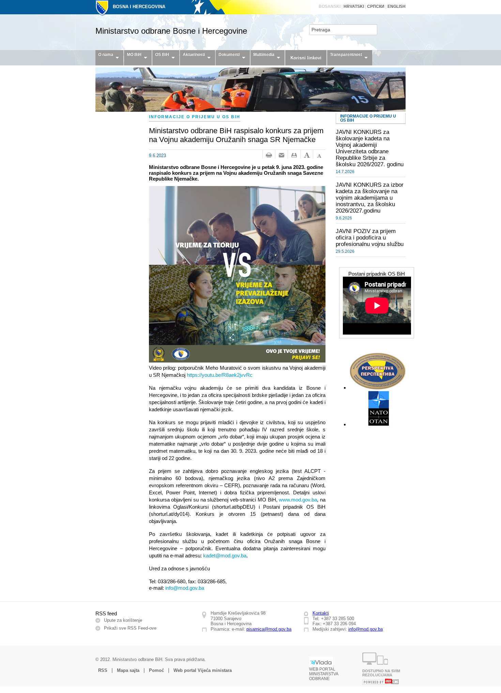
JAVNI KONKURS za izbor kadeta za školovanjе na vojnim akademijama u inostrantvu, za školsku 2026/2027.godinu (370, 198)
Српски (375, 6)
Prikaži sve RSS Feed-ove (130, 628)
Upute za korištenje (123, 620)
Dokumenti (229, 54)
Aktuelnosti (194, 54)
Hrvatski (354, 6)
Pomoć (156, 670)
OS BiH (162, 54)
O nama (105, 54)
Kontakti (321, 613)
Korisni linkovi (305, 57)
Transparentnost (346, 54)
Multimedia (263, 54)
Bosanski (329, 6)
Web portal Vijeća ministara (202, 670)
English (397, 6)
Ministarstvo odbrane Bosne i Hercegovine (171, 30)
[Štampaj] (268, 155)
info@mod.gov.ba (365, 629)
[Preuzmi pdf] (294, 155)
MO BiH (134, 54)
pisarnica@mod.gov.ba (268, 629)
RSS (102, 670)
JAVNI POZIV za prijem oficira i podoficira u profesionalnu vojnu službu (370, 237)
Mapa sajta (128, 670)
